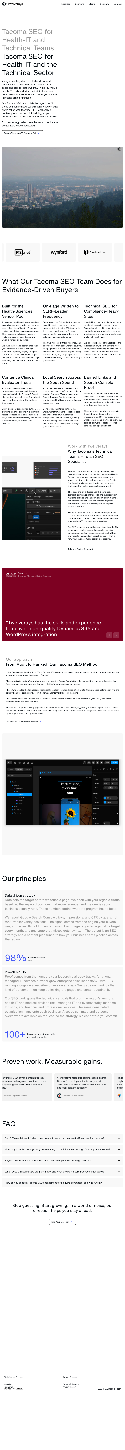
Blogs (65, 1377)
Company (104, 4)
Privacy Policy (69, 1387)
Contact (118, 4)
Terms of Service (70, 1384)
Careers (73, 1377)
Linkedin (7, 1384)
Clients (92, 4)
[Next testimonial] (116, 635)
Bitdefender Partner (13, 1377)
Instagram (8, 1387)
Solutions (79, 4)
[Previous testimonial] (109, 635)
